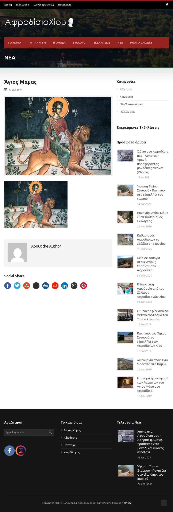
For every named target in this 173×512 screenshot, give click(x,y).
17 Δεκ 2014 (15, 89)
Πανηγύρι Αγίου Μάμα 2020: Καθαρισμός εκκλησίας (152, 217)
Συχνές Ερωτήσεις (44, 4)
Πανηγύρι (70, 444)
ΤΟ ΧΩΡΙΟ (14, 42)
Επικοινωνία (64, 4)
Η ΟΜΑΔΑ (59, 42)
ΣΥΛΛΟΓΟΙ (79, 42)
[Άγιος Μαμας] (58, 136)
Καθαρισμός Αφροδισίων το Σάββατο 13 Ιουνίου (151, 239)
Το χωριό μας (72, 430)
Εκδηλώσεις (22, 4)
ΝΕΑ (120, 42)
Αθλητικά (126, 89)
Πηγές (127, 502)
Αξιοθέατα (70, 437)
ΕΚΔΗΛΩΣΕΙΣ (101, 42)
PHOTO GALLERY (141, 42)
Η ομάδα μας (72, 452)
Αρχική (8, 4)
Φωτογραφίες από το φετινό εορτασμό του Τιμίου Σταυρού (152, 315)
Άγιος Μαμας (20, 82)
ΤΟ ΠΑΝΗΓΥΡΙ (37, 42)
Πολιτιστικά (127, 111)
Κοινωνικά (126, 96)
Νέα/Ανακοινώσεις (131, 104)
